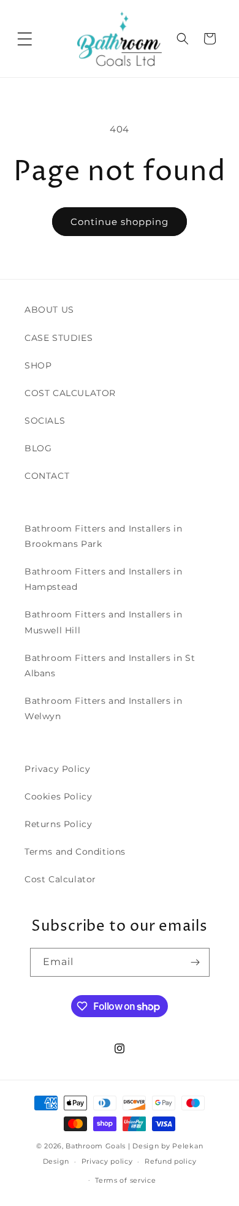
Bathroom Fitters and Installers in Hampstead (103, 579)
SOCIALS (45, 420)
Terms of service (125, 1180)
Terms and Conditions (75, 851)
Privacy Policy (57, 768)
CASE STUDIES (59, 337)
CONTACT (47, 475)
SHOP (38, 365)
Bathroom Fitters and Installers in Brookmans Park (103, 536)
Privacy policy (107, 1161)
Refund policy (170, 1161)
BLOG (38, 448)
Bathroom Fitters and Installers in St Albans (110, 665)
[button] (24, 38)
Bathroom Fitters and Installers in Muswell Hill (103, 622)
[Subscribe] (195, 962)
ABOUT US (49, 309)
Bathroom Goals (96, 1146)
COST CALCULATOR (70, 393)
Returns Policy (58, 824)
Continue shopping (119, 221)
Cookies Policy (58, 796)
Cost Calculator (60, 879)
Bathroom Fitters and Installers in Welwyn (103, 708)
